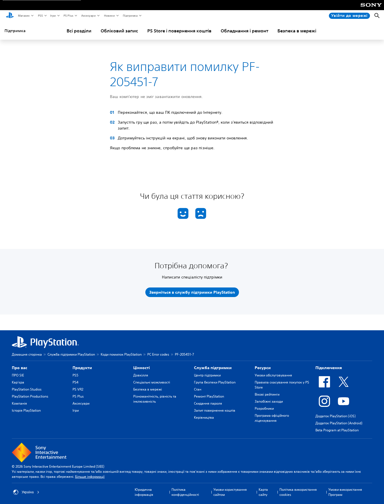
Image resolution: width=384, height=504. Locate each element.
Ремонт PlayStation (209, 396)
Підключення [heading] (328, 367)
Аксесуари (88, 15)
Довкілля (140, 375)
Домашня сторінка (27, 354)
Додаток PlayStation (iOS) (335, 416)
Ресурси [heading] (263, 367)
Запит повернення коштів (214, 410)
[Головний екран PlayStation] (10, 15)
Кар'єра (18, 382)
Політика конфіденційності (185, 492)
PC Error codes (158, 354)
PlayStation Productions (30, 396)
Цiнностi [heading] (141, 367)
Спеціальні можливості (151, 382)
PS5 (40, 15)
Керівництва (204, 417)
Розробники (264, 408)
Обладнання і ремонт (244, 31)
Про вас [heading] (19, 367)
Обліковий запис (119, 31)
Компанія (19, 403)
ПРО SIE (18, 375)
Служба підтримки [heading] (213, 367)
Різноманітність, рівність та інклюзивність (154, 399)
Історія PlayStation (26, 410)
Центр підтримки (207, 375)
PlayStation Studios (27, 389)
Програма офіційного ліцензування (272, 418)
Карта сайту (263, 492)
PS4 (75, 382)
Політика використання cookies (298, 492)
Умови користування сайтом (230, 492)
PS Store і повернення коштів (179, 31)
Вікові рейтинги (267, 394)
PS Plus (68, 15)
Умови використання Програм (345, 492)
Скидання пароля (208, 403)
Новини (109, 15)
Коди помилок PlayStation (121, 354)
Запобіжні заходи (269, 401)
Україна (28, 492)
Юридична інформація (144, 492)
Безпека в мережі (296, 31)
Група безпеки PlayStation (215, 382)
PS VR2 (78, 389)
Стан (197, 389)
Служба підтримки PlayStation (71, 354)
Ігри (53, 15)
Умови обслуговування (273, 375)
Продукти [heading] (82, 367)
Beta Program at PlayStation (337, 430)
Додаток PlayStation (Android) (338, 423)
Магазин (24, 15)
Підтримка (130, 15)
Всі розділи (79, 31)
